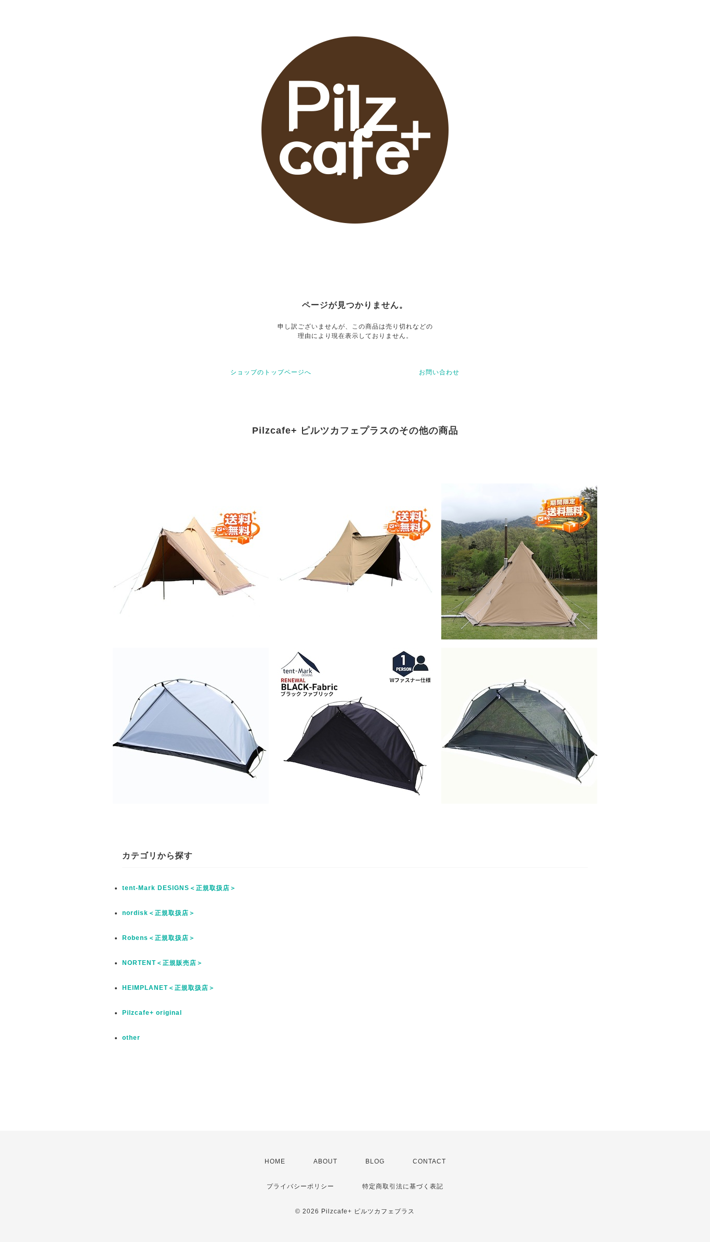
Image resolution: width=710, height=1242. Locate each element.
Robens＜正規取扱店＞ (158, 938)
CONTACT (429, 1161)
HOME (275, 1161)
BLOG (375, 1161)
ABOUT (325, 1161)
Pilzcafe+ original (152, 1012)
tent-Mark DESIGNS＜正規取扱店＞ (179, 888)
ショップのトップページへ (270, 372)
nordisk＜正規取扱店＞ (158, 913)
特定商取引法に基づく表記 (402, 1186)
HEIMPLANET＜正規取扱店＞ (168, 987)
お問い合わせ (439, 372)
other (131, 1037)
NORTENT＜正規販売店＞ (162, 962)
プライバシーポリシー (300, 1186)
